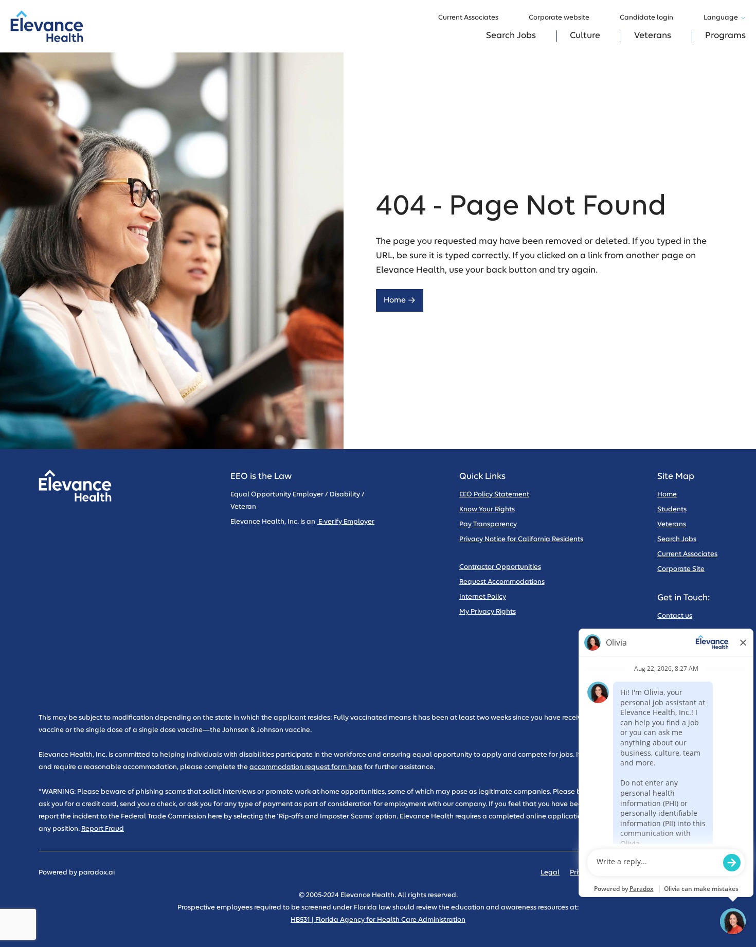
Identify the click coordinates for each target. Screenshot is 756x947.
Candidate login (646, 17)
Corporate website (559, 17)
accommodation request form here (306, 767)
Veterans (652, 35)
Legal (550, 872)
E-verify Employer (345, 522)
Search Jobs (511, 35)
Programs (725, 35)
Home (395, 300)
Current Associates (468, 17)
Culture (585, 35)
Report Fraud (102, 829)
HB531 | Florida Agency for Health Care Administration (378, 920)
